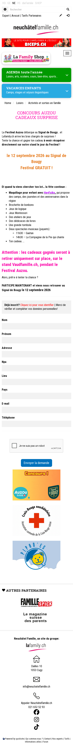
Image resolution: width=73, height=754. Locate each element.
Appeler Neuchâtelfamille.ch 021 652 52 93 (36, 705)
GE (8, 3)
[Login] (68, 16)
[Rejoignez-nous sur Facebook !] (36, 712)
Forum (45, 742)
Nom (4, 320)
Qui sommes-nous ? (34, 739)
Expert (6, 15)
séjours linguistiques (37, 92)
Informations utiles (33, 742)
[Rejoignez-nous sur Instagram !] (36, 719)
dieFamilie (27, 3)
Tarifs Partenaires (31, 15)
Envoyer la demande (36, 463)
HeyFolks (49, 192)
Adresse (7, 348)
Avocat (15, 15)
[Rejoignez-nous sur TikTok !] (36, 727)
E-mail (5, 403)
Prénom (6, 334)
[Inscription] (60, 16)
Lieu (4, 376)
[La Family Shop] (26, 58)
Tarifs (66, 739)
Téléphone (8, 417)
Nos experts (57, 739)
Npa (4, 362)
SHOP (38, 3)
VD (4, 3)
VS (18, 3)
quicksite (20, 739)
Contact (47, 739)
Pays (4, 389)
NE (13, 3)
